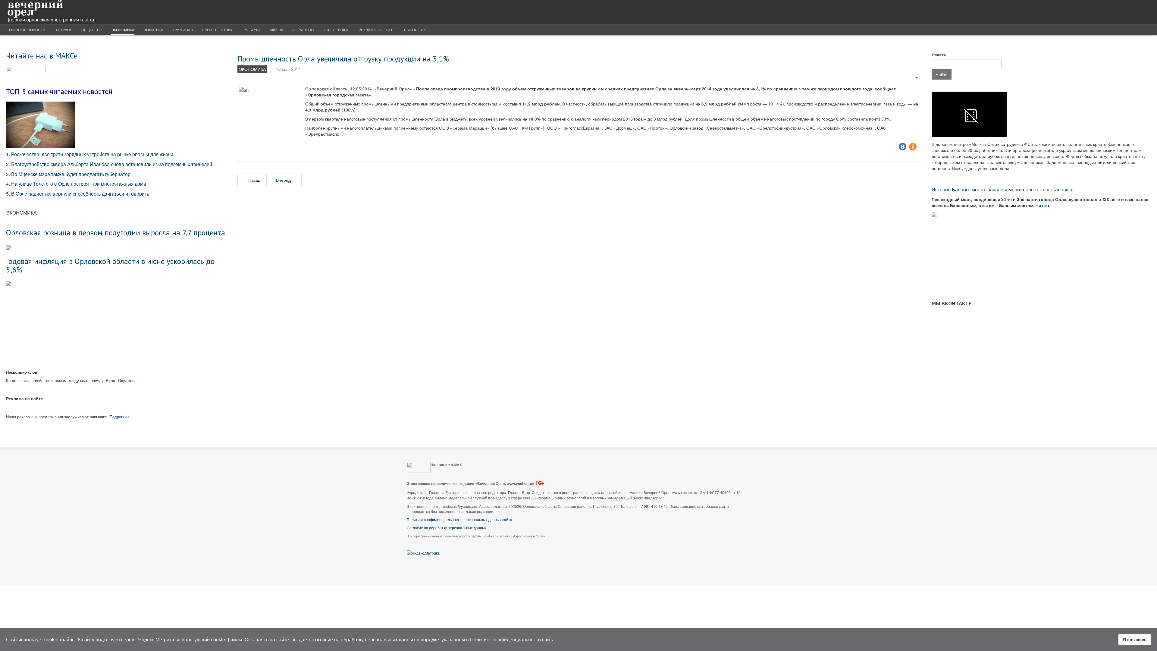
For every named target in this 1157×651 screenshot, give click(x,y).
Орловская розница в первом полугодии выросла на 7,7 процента (115, 232)
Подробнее (120, 417)
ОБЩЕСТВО (91, 29)
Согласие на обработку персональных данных (447, 527)
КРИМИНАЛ (182, 29)
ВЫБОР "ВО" (415, 29)
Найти (942, 74)
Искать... (941, 55)
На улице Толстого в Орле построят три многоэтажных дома (78, 183)
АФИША (276, 29)
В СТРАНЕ (63, 29)
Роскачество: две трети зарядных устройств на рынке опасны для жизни (92, 154)
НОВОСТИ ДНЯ (336, 29)
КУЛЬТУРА (252, 29)
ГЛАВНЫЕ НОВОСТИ (27, 29)
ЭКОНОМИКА (122, 29)
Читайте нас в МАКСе (41, 56)
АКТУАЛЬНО (303, 29)
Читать (1044, 205)
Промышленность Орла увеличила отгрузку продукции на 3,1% (343, 59)
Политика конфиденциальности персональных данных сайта (459, 519)
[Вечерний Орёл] (51, 12)
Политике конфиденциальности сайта (512, 639)
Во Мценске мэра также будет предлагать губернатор (70, 174)
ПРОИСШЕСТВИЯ (218, 29)
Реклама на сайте (377, 29)
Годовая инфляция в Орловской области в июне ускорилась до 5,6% (110, 265)
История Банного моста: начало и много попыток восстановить (1002, 189)
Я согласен (1134, 639)
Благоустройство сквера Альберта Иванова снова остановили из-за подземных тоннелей (112, 164)
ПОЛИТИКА (153, 29)
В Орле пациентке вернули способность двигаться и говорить (80, 193)
